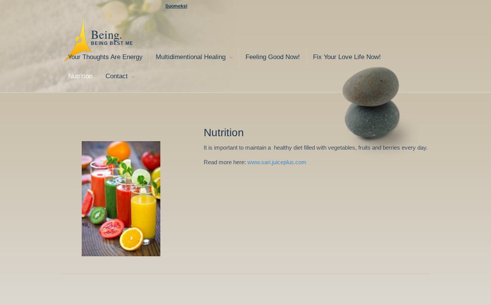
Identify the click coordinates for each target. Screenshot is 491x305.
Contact (116, 76)
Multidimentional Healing (191, 57)
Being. (106, 34)
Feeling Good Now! (273, 57)
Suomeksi (176, 5)
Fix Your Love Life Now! (347, 57)
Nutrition (80, 76)
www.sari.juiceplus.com (276, 162)
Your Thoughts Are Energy (105, 57)
